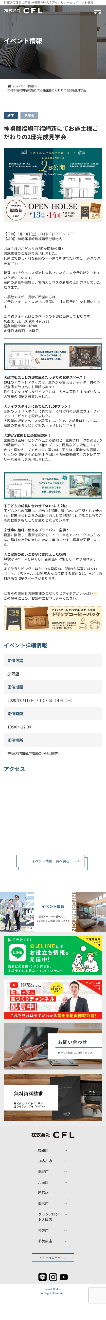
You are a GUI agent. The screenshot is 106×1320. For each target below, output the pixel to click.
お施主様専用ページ (53, 1258)
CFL (57, 1288)
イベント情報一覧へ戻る (51, 861)
